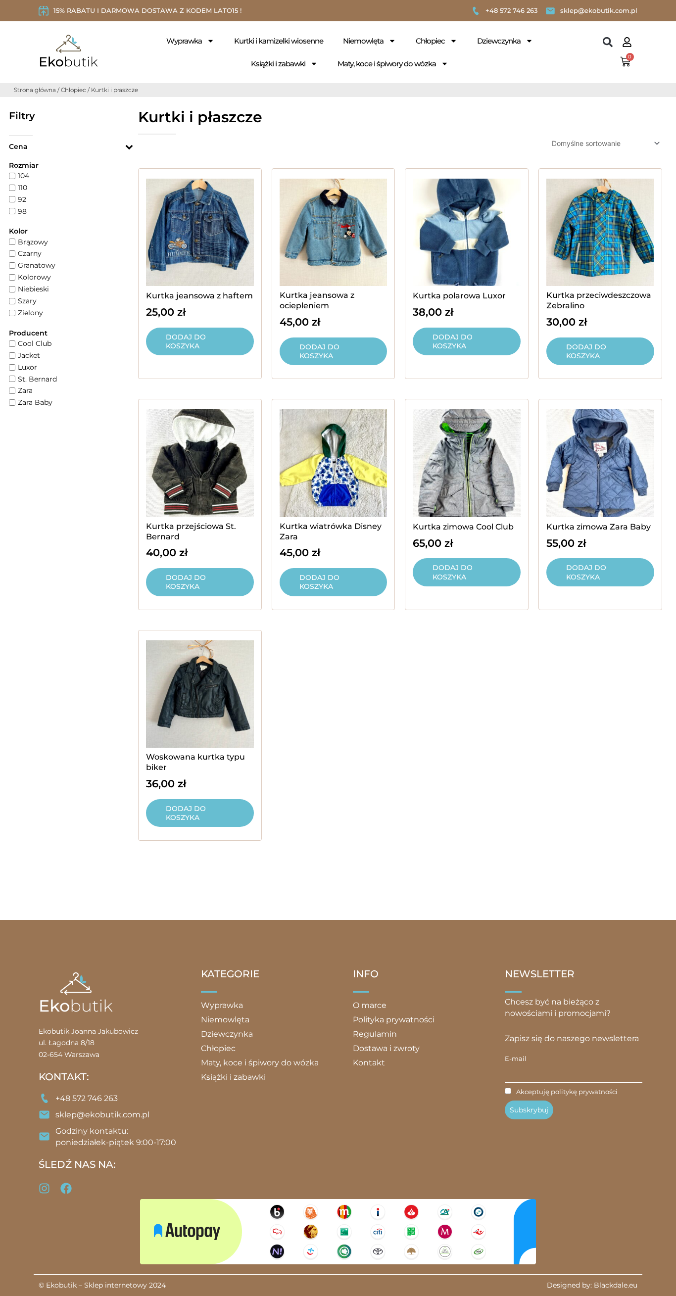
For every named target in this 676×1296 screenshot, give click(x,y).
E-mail (516, 1058)
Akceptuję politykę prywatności (567, 1092)
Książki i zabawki (278, 63)
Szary (27, 300)
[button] (608, 42)
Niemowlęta (363, 41)
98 (22, 210)
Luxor (27, 366)
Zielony (30, 312)
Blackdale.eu (615, 1285)
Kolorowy (34, 277)
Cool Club (34, 343)
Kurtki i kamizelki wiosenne (278, 41)
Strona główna (35, 90)
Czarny (30, 253)
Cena (18, 146)
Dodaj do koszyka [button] (186, 341)
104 (23, 175)
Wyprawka (184, 41)
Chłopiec (430, 41)
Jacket (29, 355)
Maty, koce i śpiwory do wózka (387, 63)
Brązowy (33, 241)
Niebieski (33, 289)
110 (22, 187)
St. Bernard (37, 378)
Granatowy (36, 265)
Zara (25, 390)
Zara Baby (35, 402)
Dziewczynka (499, 41)
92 (22, 198)
